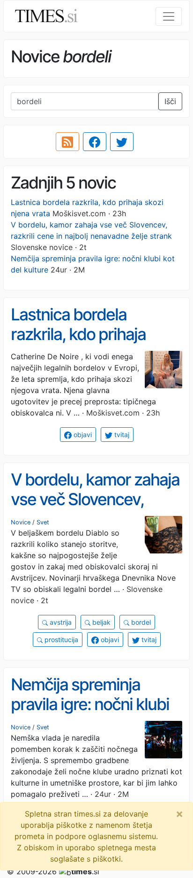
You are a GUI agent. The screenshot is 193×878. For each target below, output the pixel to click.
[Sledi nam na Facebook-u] (94, 141)
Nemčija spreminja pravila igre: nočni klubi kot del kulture (90, 704)
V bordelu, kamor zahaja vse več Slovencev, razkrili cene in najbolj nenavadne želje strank (95, 509)
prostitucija (60, 639)
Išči (170, 101)
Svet (43, 522)
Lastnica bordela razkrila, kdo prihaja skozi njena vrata (78, 334)
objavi (82, 435)
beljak (100, 622)
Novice (20, 522)
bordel (140, 622)
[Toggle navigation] (169, 16)
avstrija (60, 622)
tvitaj (120, 435)
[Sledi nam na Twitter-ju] (122, 141)
